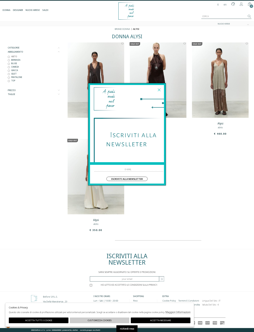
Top (13, 80)
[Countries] (233, 4)
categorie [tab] (13, 48)
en (225, 4)
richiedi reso (127, 328)
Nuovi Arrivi (33, 10)
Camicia (15, 66)
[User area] (241, 4)
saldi (45, 10)
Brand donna (122, 29)
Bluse (14, 63)
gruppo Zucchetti (93, 330)
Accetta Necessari (160, 320)
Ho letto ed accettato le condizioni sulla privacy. (129, 284)
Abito (14, 56)
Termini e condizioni (188, 300)
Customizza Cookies (100, 320)
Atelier (75, 330)
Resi (135, 300)
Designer (18, 10)
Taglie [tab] (11, 94)
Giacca (14, 70)
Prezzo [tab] (12, 90)
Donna (6, 10)
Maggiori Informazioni (178, 312)
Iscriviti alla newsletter (127, 178)
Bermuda (15, 59)
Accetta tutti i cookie (38, 320)
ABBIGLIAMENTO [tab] (15, 52)
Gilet (14, 73)
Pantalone (16, 77)
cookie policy (169, 300)
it (218, 4)
